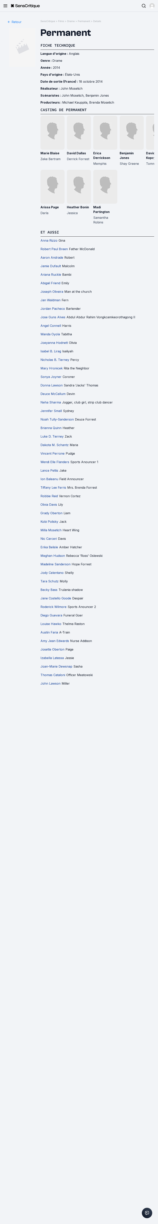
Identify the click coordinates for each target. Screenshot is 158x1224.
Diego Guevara (51, 615)
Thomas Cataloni (52, 675)
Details (97, 21)
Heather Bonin (78, 207)
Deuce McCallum (53, 394)
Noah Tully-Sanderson (57, 419)
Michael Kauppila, (75, 102)
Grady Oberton (51, 513)
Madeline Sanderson (55, 564)
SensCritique (47, 21)
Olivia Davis (48, 504)
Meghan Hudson (52, 556)
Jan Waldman (50, 300)
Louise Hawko (50, 624)
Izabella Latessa (52, 658)
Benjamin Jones (97, 95)
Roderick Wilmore (53, 607)
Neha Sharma (50, 402)
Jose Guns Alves (52, 317)
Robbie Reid (49, 496)
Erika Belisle (49, 547)
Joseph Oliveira (51, 292)
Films (61, 21)
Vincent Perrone (52, 453)
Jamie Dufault (50, 266)
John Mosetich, (74, 95)
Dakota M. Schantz (54, 445)
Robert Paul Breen (54, 249)
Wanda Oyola (50, 334)
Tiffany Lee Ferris (53, 487)
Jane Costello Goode (55, 598)
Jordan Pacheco (52, 309)
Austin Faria (49, 632)
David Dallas (76, 153)
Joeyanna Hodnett (54, 343)
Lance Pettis (49, 470)
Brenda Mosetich (101, 102)
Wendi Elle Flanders (54, 462)
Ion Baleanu (49, 479)
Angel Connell (50, 326)
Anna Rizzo (48, 240)
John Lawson (50, 683)
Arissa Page (49, 207)
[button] (152, 6)
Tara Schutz (49, 581)
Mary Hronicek (51, 368)
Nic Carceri (48, 539)
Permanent (84, 21)
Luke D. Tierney (52, 436)
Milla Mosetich (50, 530)
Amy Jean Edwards (54, 641)
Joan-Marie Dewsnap (56, 666)
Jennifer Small (51, 411)
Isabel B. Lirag (50, 351)
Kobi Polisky (49, 522)
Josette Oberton (52, 649)
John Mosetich (71, 88)
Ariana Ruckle (50, 274)
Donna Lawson (51, 385)
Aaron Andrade (51, 257)
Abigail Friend (50, 283)
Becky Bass (48, 590)
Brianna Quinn (50, 428)
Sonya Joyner (50, 377)
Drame (71, 21)
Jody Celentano (52, 573)
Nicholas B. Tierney (54, 360)
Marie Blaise (49, 153)
